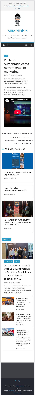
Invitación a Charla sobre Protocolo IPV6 (18, 133)
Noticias (17, 261)
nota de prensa (8, 261)
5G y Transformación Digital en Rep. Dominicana (17, 173)
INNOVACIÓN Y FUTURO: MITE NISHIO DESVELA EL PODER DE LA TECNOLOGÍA (17, 222)
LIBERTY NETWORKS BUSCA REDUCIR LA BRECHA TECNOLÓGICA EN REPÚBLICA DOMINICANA (23, 302)
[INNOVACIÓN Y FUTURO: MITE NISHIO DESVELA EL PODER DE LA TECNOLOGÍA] (17, 202)
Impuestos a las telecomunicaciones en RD (15, 189)
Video (6, 55)
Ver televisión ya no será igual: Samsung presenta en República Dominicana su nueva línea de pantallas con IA (17, 272)
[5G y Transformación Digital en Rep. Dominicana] (17, 155)
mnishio (20, 75)
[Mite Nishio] (4, 45)
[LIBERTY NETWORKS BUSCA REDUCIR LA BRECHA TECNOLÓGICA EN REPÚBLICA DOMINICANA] (8, 304)
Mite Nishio (17, 30)
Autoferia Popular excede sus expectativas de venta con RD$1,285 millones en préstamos (18, 140)
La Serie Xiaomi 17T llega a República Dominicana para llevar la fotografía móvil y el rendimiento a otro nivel (23, 318)
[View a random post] (30, 45)
